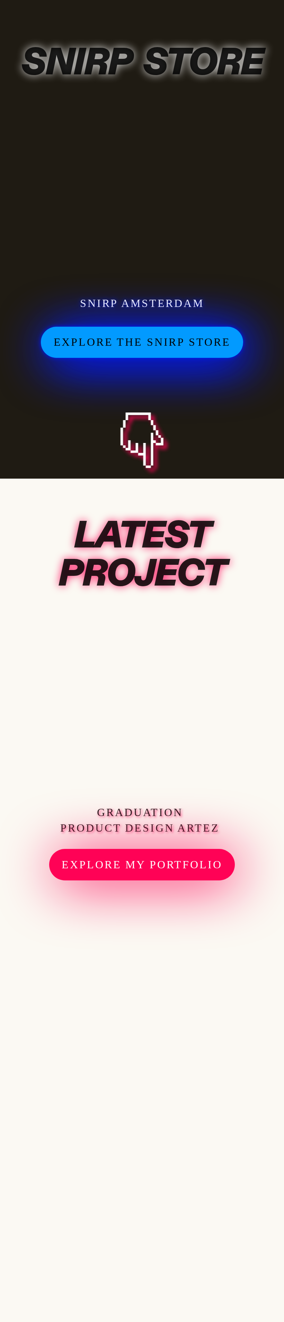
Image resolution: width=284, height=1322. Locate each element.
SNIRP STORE (142, 62)
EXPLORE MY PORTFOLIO (142, 864)
